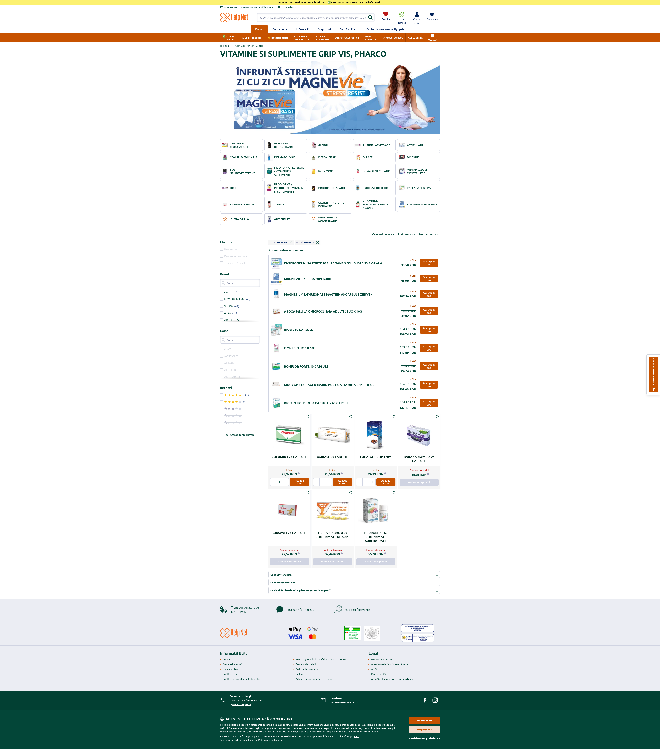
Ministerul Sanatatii (382, 659)
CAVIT (228, 292)
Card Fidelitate (349, 29)
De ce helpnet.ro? (232, 664)
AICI (356, 736)
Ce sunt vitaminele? (281, 574)
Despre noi (324, 29)
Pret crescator (406, 234)
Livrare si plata (230, 669)
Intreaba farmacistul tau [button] (653, 372)
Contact (227, 659)
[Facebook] (425, 700)
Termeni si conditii (306, 664)
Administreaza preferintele (424, 738)
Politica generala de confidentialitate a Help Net (322, 659)
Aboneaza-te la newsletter (342, 702)
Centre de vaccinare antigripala (385, 29)
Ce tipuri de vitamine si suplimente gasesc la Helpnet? (300, 590)
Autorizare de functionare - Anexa (389, 664)
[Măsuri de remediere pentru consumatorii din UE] (417, 628)
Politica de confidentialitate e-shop (242, 678)
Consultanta (279, 29)
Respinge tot (424, 729)
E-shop (259, 29)
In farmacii (302, 29)
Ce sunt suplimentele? (282, 582)
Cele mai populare (383, 234)
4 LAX (228, 313)
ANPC (374, 669)
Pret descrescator (429, 234)
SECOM (229, 306)
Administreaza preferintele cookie (314, 678)
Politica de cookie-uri (307, 669)
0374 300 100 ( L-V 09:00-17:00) (247, 700)
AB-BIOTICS (231, 319)
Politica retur (230, 673)
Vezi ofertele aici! (373, 2)
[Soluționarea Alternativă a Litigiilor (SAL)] (417, 638)
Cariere (300, 673)
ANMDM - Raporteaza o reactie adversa (392, 678)
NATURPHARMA (234, 299)
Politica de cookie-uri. (270, 739)
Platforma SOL (379, 673)
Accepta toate (424, 720)
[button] (417, 17)
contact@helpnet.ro (241, 704)
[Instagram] (435, 700)
